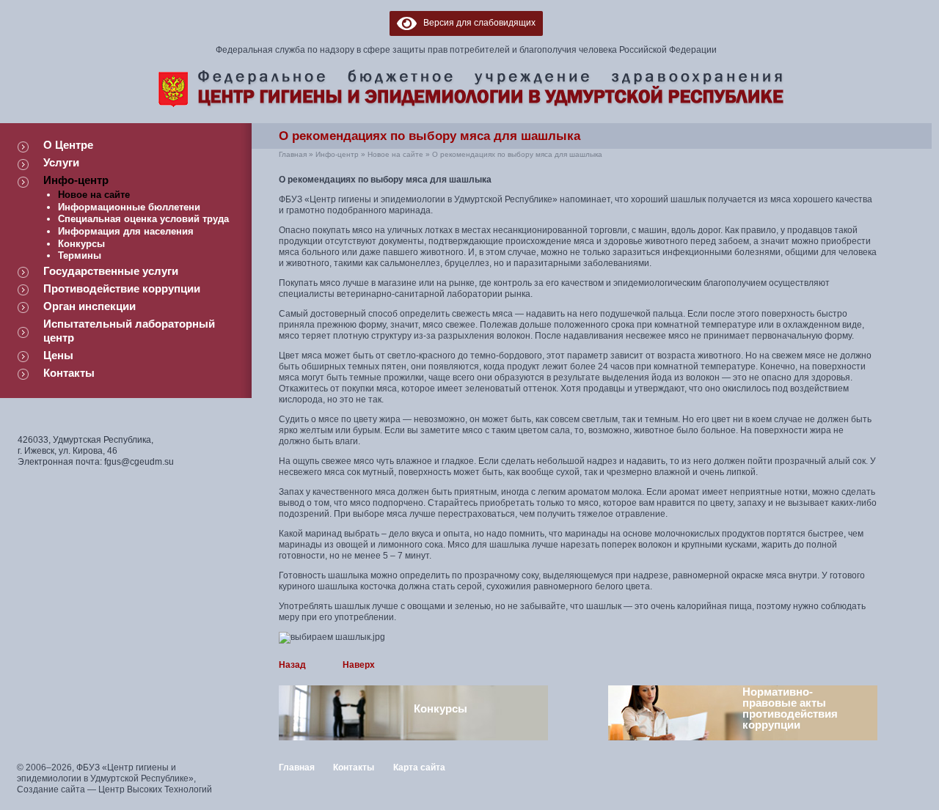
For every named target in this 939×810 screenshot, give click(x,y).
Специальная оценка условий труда (143, 218)
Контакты (69, 373)
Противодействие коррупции (121, 288)
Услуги (61, 162)
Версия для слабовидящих (476, 23)
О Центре (68, 145)
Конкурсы (81, 243)
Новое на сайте (94, 194)
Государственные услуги (110, 271)
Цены (58, 355)
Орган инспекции (89, 306)
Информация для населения (126, 231)
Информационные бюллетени (129, 207)
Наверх (359, 665)
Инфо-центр (76, 180)
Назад (292, 665)
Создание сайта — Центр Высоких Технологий (114, 789)
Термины (79, 255)
